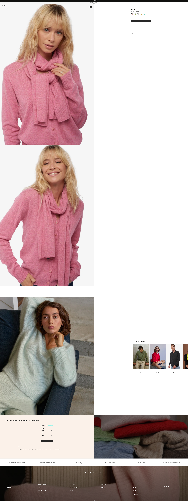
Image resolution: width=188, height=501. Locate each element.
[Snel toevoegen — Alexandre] (181, 367)
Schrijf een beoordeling (47, 440)
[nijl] (144, 14)
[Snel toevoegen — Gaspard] (147, 367)
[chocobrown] (143, 14)
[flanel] (138, 14)
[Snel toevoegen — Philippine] (164, 367)
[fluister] (146, 14)
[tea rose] (132, 14)
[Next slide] (185, 358)
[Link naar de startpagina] (94, 3)
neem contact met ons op (177, 462)
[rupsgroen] (141, 14)
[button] (47, 428)
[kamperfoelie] (135, 14)
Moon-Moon (17, 500)
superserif (11, 500)
